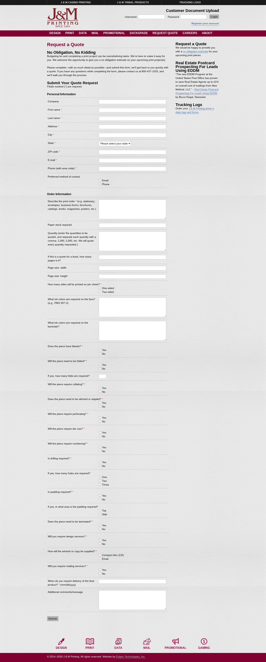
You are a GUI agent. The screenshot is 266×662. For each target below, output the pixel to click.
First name (55, 109)
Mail (95, 33)
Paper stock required (60, 224)
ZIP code (54, 151)
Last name (55, 118)
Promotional (114, 33)
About (207, 33)
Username (131, 16)
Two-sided (108, 291)
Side (104, 514)
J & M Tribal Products (133, 2)
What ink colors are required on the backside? (68, 324)
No (103, 353)
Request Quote (165, 33)
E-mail (52, 160)
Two (104, 480)
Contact (56, 39)
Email (105, 180)
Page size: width (57, 267)
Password (173, 16)
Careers (190, 33)
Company (53, 101)
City (51, 134)
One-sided (108, 288)
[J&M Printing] (63, 18)
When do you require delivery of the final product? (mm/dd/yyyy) (71, 582)
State (51, 143)
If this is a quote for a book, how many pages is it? (69, 258)
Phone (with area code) (62, 168)
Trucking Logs (190, 2)
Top (104, 510)
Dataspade (139, 33)
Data (83, 33)
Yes (104, 350)
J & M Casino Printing (76, 2)
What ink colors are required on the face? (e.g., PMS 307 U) (71, 301)
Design (55, 33)
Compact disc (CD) (113, 555)
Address (53, 126)
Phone (105, 184)
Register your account (205, 23)
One (104, 477)
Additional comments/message (65, 592)
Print (69, 33)
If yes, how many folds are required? (69, 375)
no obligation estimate (195, 51)
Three (105, 484)
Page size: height (57, 276)
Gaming (204, 647)
